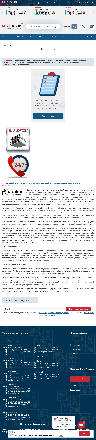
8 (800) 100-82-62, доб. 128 (19, 389)
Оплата (42, 37)
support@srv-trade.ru (45, 352)
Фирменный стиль (22, 60)
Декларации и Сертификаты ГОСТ (41, 62)
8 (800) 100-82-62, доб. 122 (19, 402)
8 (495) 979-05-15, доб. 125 (46, 13)
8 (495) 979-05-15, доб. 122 (19, 404)
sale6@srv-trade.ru (15, 406)
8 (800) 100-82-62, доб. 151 (47, 363)
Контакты (74, 37)
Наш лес (73, 362)
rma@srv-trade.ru (43, 367)
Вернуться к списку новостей (19, 300)
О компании (24, 37)
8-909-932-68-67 (15, 15)
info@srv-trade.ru (14, 9)
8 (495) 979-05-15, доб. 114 (47, 350)
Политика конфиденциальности (35, 424)
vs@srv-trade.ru (14, 367)
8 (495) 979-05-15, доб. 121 (18, 376)
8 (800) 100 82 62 (9, 2)
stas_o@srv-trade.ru (16, 393)
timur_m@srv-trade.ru (17, 354)
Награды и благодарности (68, 62)
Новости (6, 45)
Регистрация (75, 390)
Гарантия (57, 37)
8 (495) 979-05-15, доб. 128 (19, 391)
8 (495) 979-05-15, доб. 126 (47, 376)
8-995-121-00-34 (44, 15)
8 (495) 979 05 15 (9, 4)
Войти (79, 378)
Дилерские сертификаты (76, 60)
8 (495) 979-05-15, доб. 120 (76, 13)
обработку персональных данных (54, 312)
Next (93, 12)
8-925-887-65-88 (15, 387)
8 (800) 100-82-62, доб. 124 (17, 11)
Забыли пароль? (76, 385)
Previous (2, 12)
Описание (8, 60)
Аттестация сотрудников (14, 62)
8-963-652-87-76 (74, 15)
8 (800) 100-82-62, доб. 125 (46, 11)
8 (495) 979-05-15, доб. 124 (17, 13)
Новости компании (55, 60)
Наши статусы (10, 64)
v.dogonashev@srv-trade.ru (19, 419)
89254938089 (15, 374)
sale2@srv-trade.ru (15, 380)
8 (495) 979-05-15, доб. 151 (47, 365)
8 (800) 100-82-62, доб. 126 (47, 374)
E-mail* (8, 309)
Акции (90, 37)
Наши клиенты (24, 64)
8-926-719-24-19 (14, 400)
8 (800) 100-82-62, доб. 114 (47, 347)
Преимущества (39, 60)
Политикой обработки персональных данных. (39, 435)
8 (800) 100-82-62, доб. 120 (76, 11)
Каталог (6, 37)
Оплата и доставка (78, 345)
